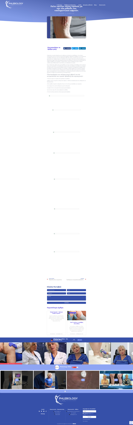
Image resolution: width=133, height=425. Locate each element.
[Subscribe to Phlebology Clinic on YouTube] (75, 367)
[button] (67, 48)
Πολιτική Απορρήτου (86, 419)
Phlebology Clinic (65, 366)
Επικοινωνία (102, 5)
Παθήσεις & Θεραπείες (70, 5)
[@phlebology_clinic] (52, 340)
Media (79, 5)
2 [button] (66, 391)
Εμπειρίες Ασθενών (88, 5)
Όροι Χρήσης (85, 421)
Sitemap (43, 413)
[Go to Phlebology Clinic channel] (57, 367)
